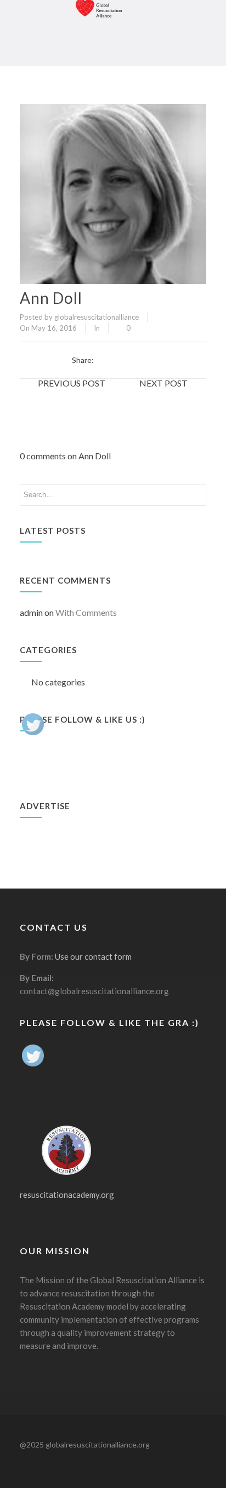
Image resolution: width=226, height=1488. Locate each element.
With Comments (86, 612)
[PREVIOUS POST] (66, 395)
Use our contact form (93, 956)
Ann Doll (51, 298)
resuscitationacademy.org (67, 1194)
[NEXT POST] (159, 395)
